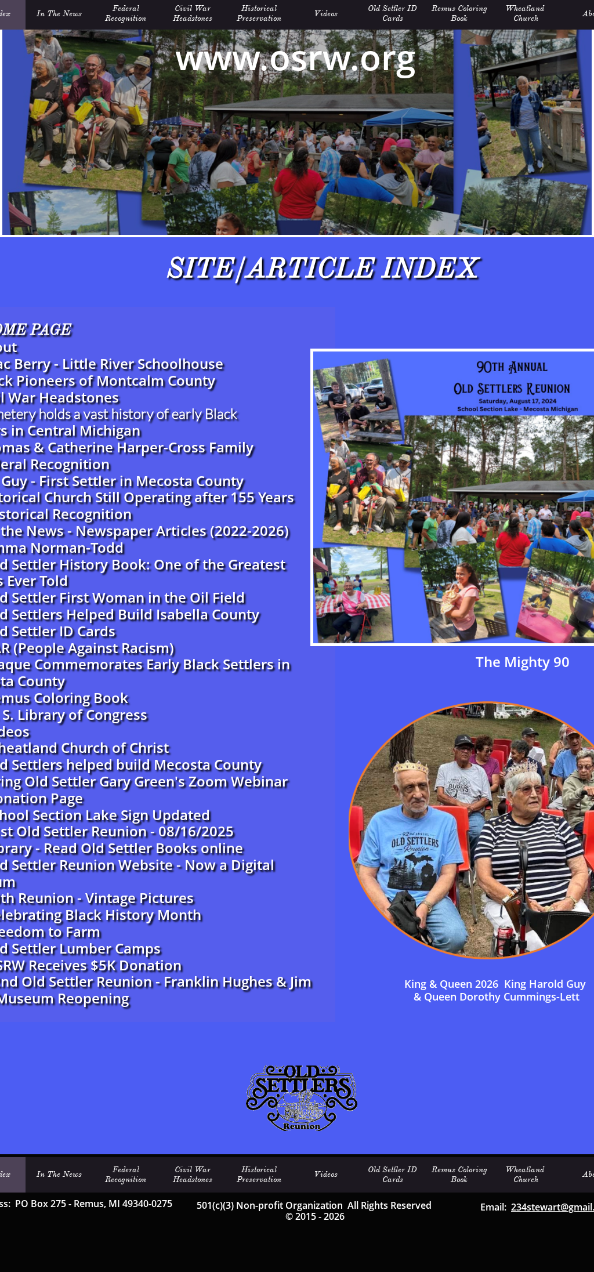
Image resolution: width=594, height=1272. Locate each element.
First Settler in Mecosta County (141, 480)
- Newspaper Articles (135, 530)
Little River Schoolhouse (142, 363)
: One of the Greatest (215, 564)
